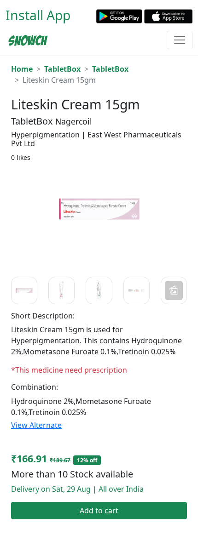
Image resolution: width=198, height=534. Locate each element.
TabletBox (62, 69)
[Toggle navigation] (179, 40)
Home (22, 69)
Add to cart (99, 511)
